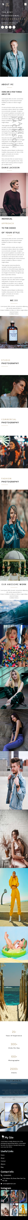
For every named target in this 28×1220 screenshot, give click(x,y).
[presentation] (2, 1109)
